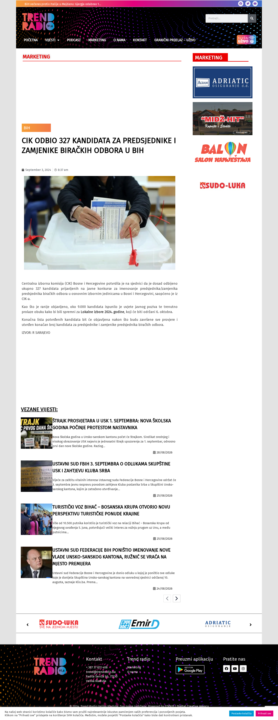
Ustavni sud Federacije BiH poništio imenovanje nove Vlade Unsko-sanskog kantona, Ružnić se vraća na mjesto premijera (111, 556)
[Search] (252, 18)
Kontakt (140, 40)
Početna (31, 40)
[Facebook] (240, 3)
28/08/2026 (164, 452)
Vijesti (50, 40)
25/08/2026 (164, 495)
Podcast (74, 40)
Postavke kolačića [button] (241, 713)
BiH (27, 127)
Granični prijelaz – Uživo (174, 40)
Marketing (97, 40)
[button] (27, 625)
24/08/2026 (164, 588)
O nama (119, 40)
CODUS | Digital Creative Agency (187, 706)
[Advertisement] (99, 91)
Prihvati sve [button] (264, 713)
